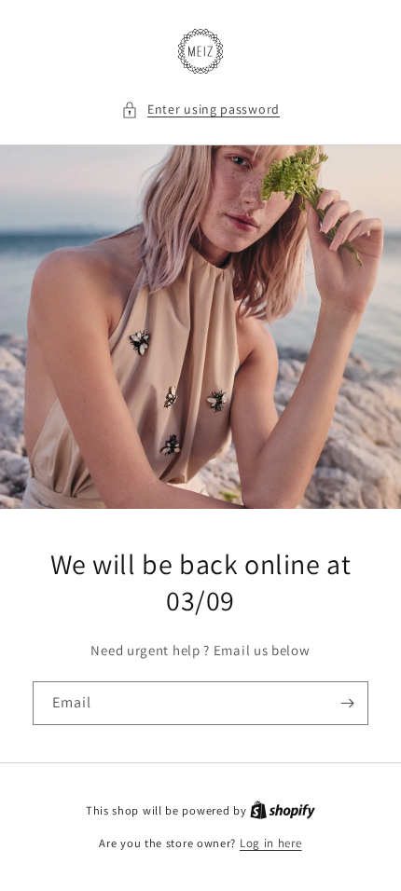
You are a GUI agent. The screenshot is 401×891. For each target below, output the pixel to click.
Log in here (271, 843)
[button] (200, 109)
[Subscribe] (346, 703)
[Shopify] (282, 810)
